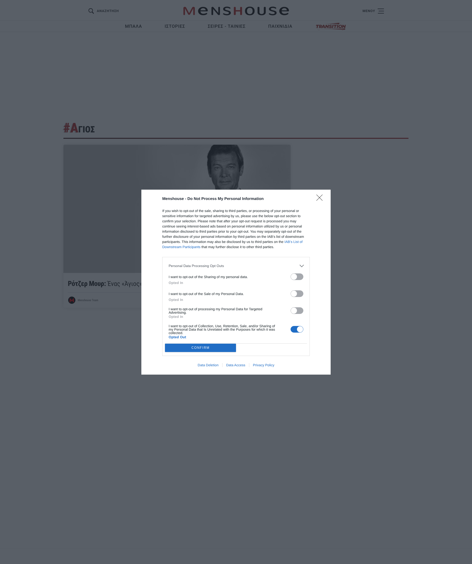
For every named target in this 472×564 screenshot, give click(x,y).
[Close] (321, 199)
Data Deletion (208, 365)
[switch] (297, 276)
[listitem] (236, 265)
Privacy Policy (263, 365)
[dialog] (236, 282)
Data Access (235, 365)
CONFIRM (201, 348)
